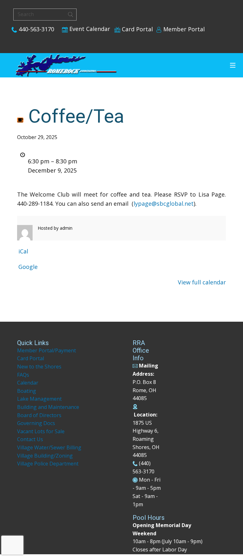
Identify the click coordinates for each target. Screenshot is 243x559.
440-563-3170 (35, 29)
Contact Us (30, 439)
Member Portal (183, 29)
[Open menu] (232, 65)
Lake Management (40, 398)
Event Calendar (89, 29)
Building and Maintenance (48, 407)
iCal (23, 251)
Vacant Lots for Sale (41, 431)
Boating (26, 390)
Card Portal (136, 29)
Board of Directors (39, 415)
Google (28, 266)
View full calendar (202, 282)
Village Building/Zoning (45, 455)
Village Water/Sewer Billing (49, 447)
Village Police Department (47, 463)
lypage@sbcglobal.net (164, 203)
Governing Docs (36, 423)
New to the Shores (39, 366)
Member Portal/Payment (46, 350)
